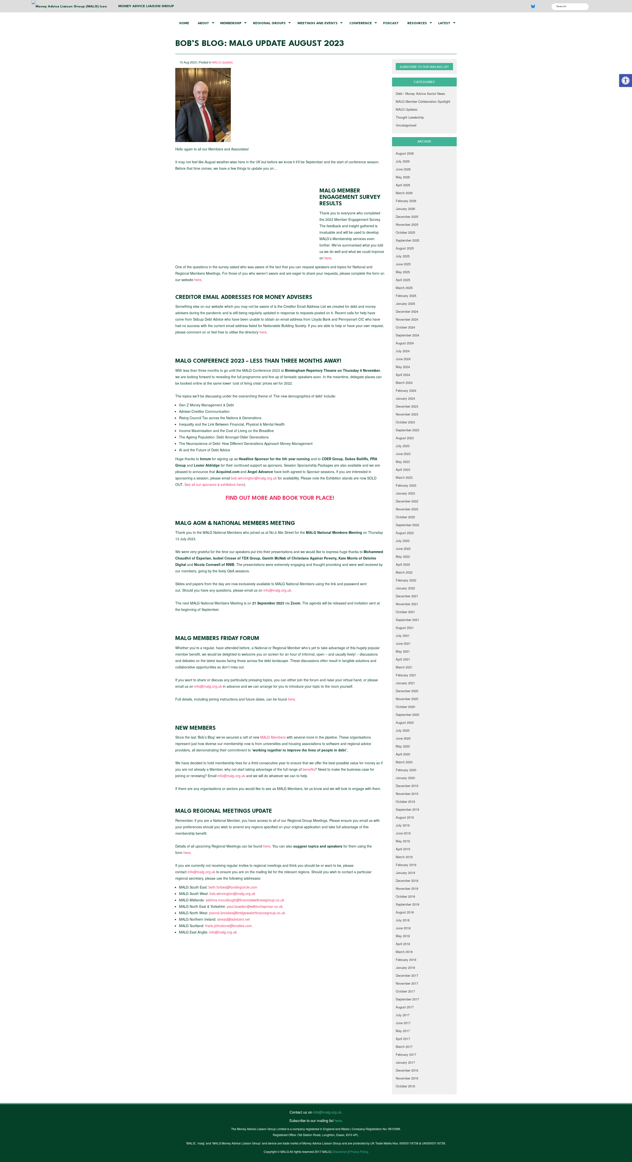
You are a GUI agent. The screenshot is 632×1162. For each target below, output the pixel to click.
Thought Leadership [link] (410, 117)
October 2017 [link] (405, 991)
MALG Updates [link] (222, 62)
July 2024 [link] (403, 351)
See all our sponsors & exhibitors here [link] (214, 484)
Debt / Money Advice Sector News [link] (420, 93)
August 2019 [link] (405, 817)
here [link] (328, 257)
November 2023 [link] (407, 414)
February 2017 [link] (406, 1054)
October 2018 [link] (405, 896)
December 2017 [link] (407, 975)
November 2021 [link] (407, 604)
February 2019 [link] (406, 864)
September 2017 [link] (407, 999)
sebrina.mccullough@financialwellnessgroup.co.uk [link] (245, 899)
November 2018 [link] (407, 888)
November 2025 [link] (407, 224)
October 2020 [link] (405, 706)
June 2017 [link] (403, 1022)
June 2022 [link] (403, 548)
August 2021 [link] (405, 627)
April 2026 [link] (403, 185)
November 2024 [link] (407, 319)
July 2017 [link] (403, 1015)
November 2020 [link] (407, 698)
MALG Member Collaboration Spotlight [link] (423, 101)
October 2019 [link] (405, 801)
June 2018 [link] (403, 928)
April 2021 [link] (403, 659)
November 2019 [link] (407, 793)
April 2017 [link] (403, 1038)
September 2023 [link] (407, 430)
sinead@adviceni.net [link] (233, 919)
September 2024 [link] (407, 335)
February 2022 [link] (406, 580)
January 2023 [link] (405, 493)
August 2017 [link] (405, 1007)
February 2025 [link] (406, 295)
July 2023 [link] (403, 445)
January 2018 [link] (405, 967)
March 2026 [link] (404, 192)
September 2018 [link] (407, 904)
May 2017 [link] (403, 1030)
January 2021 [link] (405, 683)
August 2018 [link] (405, 912)
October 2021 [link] (405, 611)
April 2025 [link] (403, 279)
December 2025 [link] (407, 216)
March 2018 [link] (404, 951)
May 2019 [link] (403, 841)
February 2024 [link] (406, 390)
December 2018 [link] (407, 880)
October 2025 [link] (405, 232)
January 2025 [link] (405, 303)
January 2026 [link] (405, 208)
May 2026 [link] (403, 177)
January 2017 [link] (405, 1062)
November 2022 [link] (407, 509)
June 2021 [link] (403, 643)
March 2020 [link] (404, 762)
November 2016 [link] (407, 1078)
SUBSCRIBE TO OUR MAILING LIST (424, 66)
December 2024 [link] (407, 311)
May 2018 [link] (403, 936)
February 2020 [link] (406, 770)
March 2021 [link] (404, 667)
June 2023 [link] (403, 453)
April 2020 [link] (403, 754)
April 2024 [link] (403, 374)
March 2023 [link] (404, 477)
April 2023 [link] (403, 469)
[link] (625, 80)
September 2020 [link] (407, 714)
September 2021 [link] (407, 619)
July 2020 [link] (403, 730)
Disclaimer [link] (340, 1151)
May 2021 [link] (403, 651)
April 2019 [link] (403, 849)
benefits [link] (309, 769)
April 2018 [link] (403, 943)
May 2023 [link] (403, 461)
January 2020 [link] (405, 777)
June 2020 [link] (403, 738)
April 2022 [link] (403, 564)
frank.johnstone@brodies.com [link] (228, 925)
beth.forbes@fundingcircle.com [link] (233, 887)
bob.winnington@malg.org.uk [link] (254, 478)
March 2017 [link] (404, 1046)
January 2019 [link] (405, 872)
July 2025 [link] (403, 256)
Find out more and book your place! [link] (280, 498)
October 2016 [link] (405, 1086)
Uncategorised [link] (406, 125)
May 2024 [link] (403, 366)
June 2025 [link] (403, 264)
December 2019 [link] (407, 785)
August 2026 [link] (405, 153)
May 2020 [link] (403, 746)
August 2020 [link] (405, 722)
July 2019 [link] (403, 825)
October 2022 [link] (405, 517)
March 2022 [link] (404, 572)
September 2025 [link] (407, 240)
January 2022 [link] (405, 588)
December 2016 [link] (407, 1070)
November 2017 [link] (407, 983)
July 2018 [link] (403, 920)
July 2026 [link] (403, 161)
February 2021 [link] (406, 675)
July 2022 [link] (403, 540)
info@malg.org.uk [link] (277, 590)
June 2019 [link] (403, 833)
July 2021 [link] (403, 635)
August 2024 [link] (405, 343)
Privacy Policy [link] (358, 1151)
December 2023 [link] (407, 406)
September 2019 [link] (407, 809)
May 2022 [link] (403, 556)
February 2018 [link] (406, 959)
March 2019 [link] (404, 856)
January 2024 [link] (405, 398)
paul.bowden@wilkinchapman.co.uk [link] (255, 906)
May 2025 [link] (403, 272)
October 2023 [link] (405, 422)
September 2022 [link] (407, 524)
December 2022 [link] (407, 501)
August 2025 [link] (405, 248)
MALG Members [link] (273, 737)
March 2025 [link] (404, 287)
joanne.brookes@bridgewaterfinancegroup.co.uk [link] (247, 912)
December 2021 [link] (407, 596)
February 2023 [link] (406, 485)
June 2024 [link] (403, 358)
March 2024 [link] (404, 382)
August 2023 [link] (405, 438)
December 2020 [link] (407, 690)
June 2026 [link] (403, 169)
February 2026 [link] (406, 200)
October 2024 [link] (405, 327)
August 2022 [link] (405, 532)
